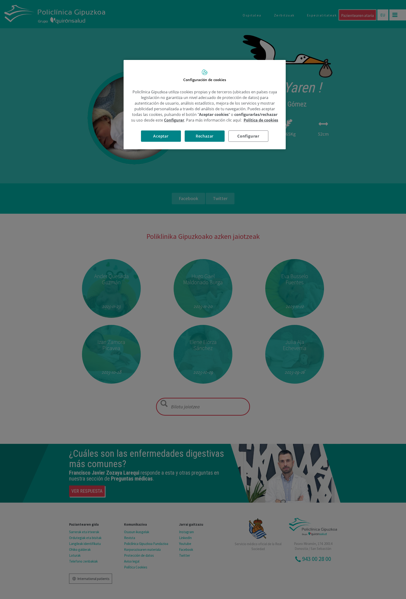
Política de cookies (261, 120)
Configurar (248, 136)
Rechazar (205, 136)
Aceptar (161, 136)
